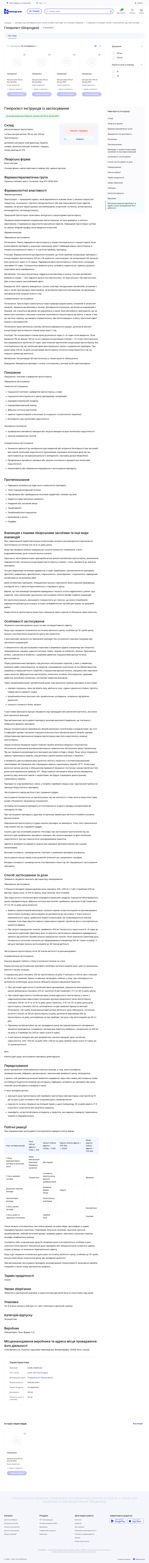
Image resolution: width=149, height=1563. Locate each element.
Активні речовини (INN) (48, 1523)
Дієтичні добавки (10, 1520)
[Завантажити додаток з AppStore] (135, 1521)
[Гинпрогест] (17, 62)
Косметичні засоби (11, 1523)
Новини (77, 1538)
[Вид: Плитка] (95, 46)
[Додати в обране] (24, 55)
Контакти (78, 1520)
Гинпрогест (12, 74)
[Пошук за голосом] (111, 11)
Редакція (78, 1523)
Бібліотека (43, 1534)
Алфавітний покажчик (47, 1530)
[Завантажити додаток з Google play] (118, 1521)
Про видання (79, 1527)
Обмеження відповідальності (85, 1530)
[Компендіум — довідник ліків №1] (13, 11)
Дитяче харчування (11, 1530)
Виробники (43, 1527)
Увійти (140, 3)
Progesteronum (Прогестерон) (40, 1378)
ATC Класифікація (46, 1520)
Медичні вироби (10, 1534)
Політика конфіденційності (84, 1534)
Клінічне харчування (12, 1527)
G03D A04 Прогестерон (37, 1373)
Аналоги (80, 139)
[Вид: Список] (100, 46)
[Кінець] (142, 23)
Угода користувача (82, 1541)
